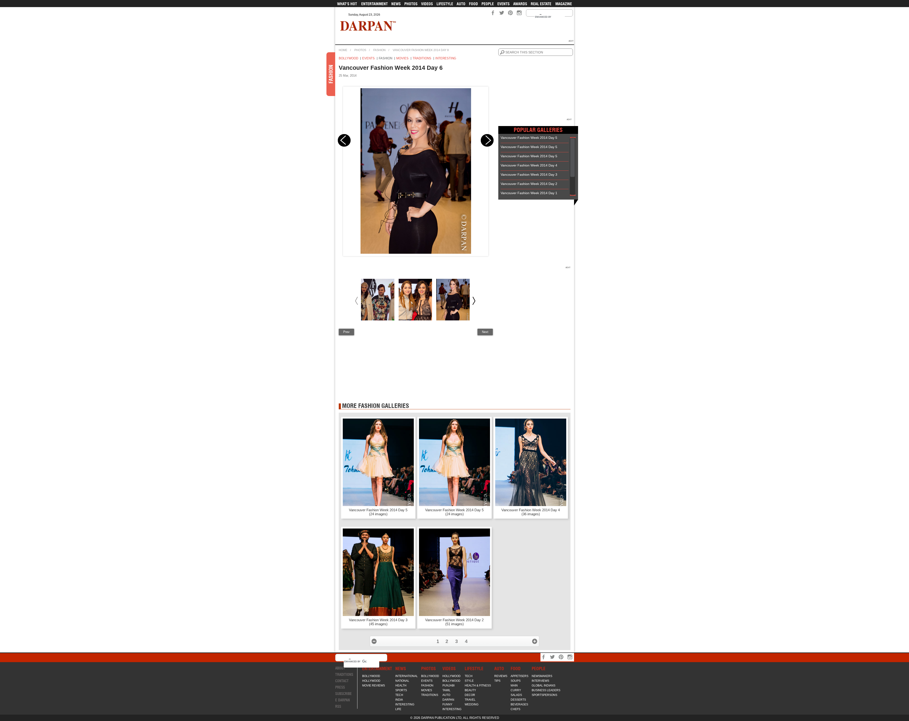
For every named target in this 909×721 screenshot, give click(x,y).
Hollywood (371, 680)
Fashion (379, 50)
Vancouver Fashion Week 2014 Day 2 (529, 184)
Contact (342, 681)
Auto (461, 3)
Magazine (563, 3)
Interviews (540, 680)
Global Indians (543, 685)
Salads (516, 695)
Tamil (446, 690)
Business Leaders (546, 690)
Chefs (515, 709)
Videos (427, 3)
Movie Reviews (373, 685)
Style (469, 680)
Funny (447, 704)
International (406, 676)
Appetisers (519, 676)
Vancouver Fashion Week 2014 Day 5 (529, 138)
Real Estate (541, 3)
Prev (346, 332)
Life (398, 709)
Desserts (518, 699)
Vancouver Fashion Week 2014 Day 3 (529, 174)
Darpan (448, 699)
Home (343, 50)
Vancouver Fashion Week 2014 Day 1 (529, 193)
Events (503, 3)
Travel (470, 699)
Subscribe (343, 693)
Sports (401, 690)
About (340, 668)
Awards (520, 3)
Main (514, 685)
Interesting (445, 58)
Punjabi (448, 685)
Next (485, 332)
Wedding (471, 704)
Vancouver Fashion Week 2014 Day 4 (529, 165)
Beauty (470, 690)
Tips (497, 680)
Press (340, 687)
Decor (470, 695)
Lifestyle (445, 3)
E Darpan (342, 700)
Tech (399, 695)
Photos (411, 3)
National (402, 680)
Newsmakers (542, 676)
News (396, 3)
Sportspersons (544, 695)
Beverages (519, 704)
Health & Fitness (478, 685)
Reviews (500, 676)
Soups (516, 680)
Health (400, 685)
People (487, 3)
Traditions (422, 58)
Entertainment (374, 3)
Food (473, 3)
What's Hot (347, 3)
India (399, 699)
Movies (402, 58)
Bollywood (348, 58)
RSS (338, 706)
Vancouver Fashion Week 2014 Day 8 (421, 50)
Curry (516, 690)
